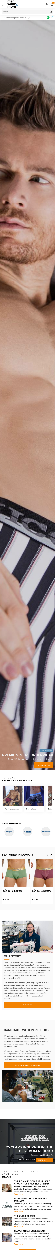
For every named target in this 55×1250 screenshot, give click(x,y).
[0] (52, 4)
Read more (27, 1005)
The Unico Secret (24, 1216)
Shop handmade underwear (27, 1065)
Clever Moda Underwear (29, 1231)
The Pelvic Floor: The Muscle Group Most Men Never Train (32, 1182)
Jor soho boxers (12, 891)
